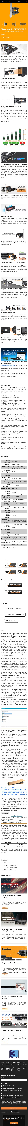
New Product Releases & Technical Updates (13, 1095)
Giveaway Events (7, 1093)
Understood (14, 1123)
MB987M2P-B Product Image (10, 867)
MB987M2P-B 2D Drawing (9, 869)
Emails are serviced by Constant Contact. (17, 1104)
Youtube (7, 1065)
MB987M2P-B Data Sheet (9, 863)
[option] (14, 10)
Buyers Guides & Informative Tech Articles (12, 1088)
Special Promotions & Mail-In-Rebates (11, 1097)
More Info (6, 1119)
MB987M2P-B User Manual (9, 865)
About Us (2, 1067)
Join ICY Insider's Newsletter (19, 1072)
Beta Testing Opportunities (9, 1085)
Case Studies (19, 1065)
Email (2, 1077)
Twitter (7, 1067)
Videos (18, 1069)
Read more (5, 907)
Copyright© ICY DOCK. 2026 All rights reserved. (11, 1112)
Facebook (8, 1064)
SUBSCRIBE (14, 1108)
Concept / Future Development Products (12, 1090)
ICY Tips (18, 1064)
